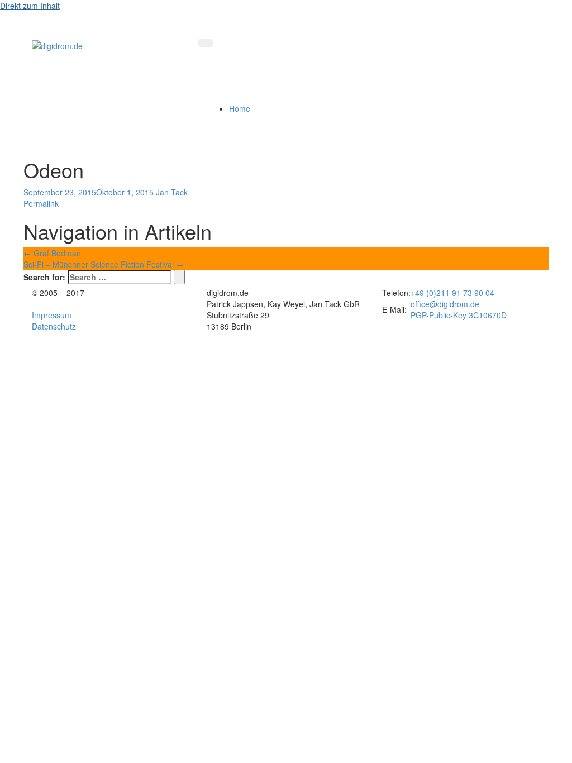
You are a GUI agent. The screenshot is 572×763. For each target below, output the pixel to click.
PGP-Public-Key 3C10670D (459, 315)
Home (239, 108)
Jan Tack (172, 192)
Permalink (41, 203)
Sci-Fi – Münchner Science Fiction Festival (103, 264)
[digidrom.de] (57, 44)
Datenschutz (54, 326)
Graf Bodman (52, 253)
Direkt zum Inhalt (30, 5)
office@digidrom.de (445, 303)
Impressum (52, 315)
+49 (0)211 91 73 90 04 (452, 292)
